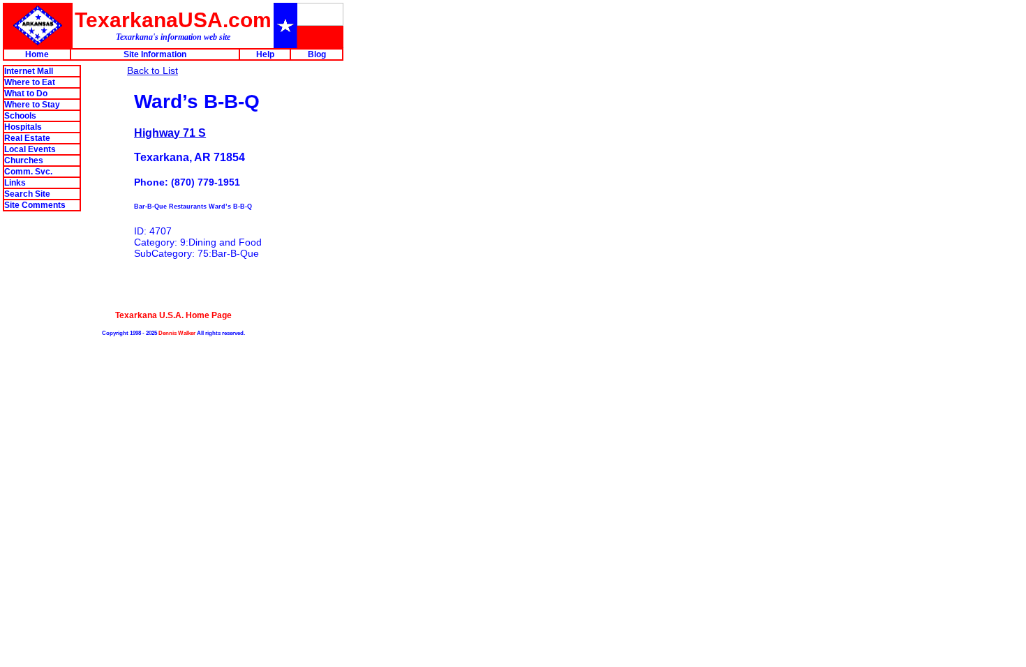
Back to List (152, 70)
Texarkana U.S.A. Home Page (173, 315)
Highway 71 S (170, 132)
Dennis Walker (176, 332)
